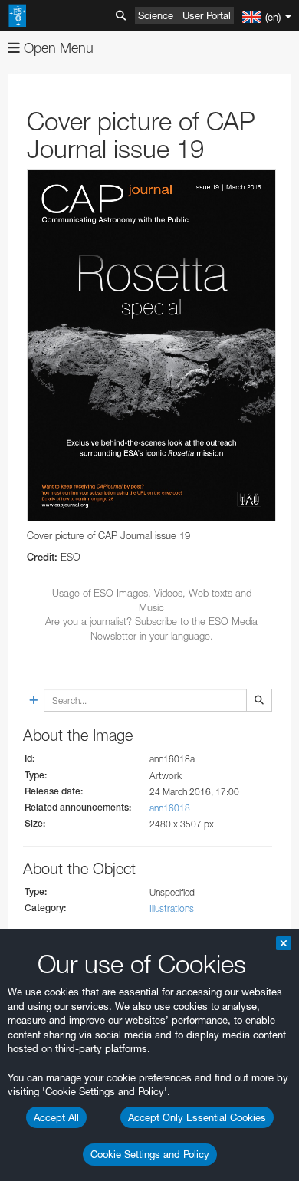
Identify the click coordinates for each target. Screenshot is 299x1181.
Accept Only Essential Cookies (197, 1117)
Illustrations (172, 908)
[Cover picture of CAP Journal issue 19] (151, 345)
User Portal (206, 15)
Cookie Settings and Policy (149, 1154)
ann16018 (170, 808)
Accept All (56, 1117)
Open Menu (57, 48)
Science (155, 15)
